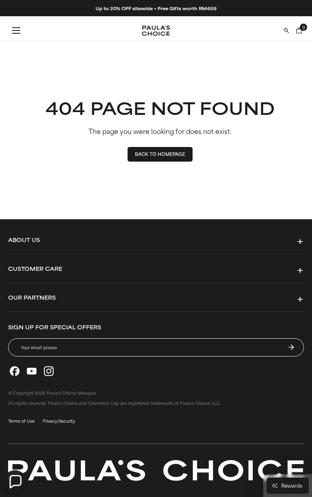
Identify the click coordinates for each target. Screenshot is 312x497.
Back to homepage (160, 154)
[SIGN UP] (291, 347)
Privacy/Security (59, 420)
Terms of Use (21, 420)
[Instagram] (48, 371)
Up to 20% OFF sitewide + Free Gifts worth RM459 (156, 8)
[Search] (286, 30)
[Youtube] (31, 371)
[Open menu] (16, 30)
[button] (15, 482)
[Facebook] (14, 371)
